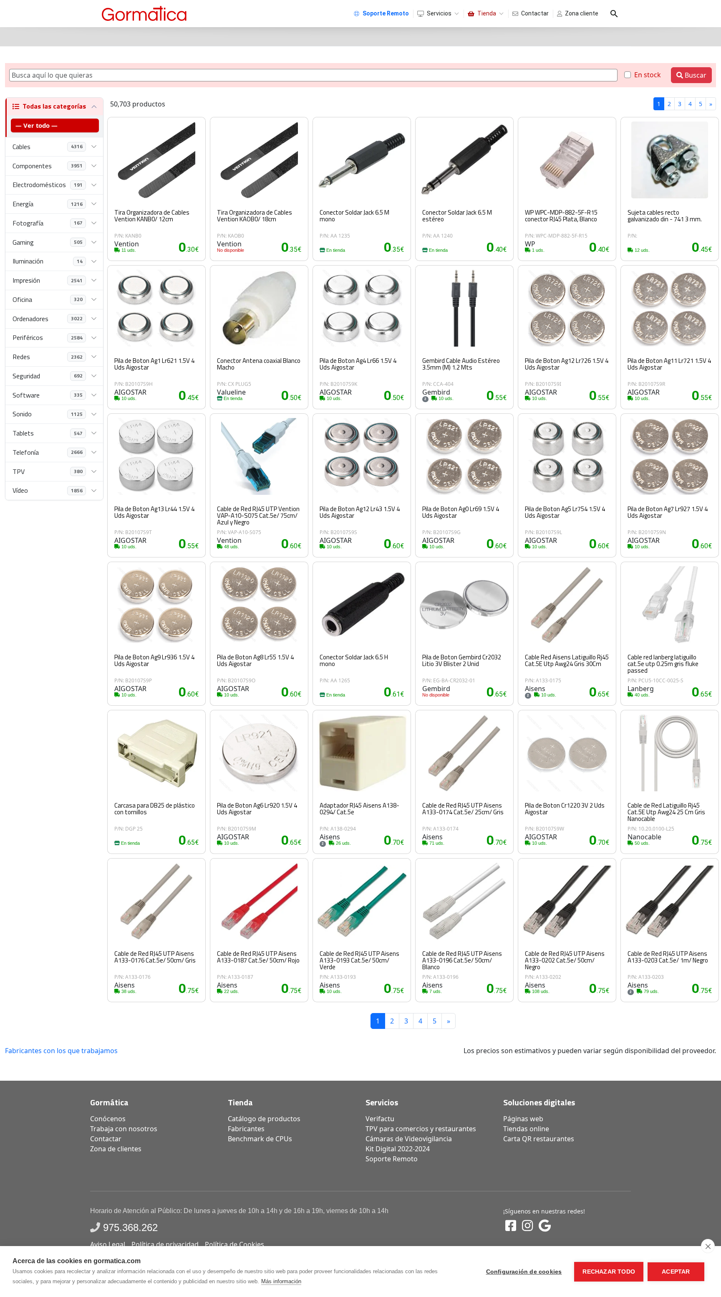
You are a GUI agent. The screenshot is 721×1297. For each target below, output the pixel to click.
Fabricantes (246, 1128)
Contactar (535, 13)
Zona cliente (581, 13)
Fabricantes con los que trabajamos (61, 1050)
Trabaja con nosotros (123, 1128)
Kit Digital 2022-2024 (398, 1148)
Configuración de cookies (524, 1272)
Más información (281, 1281)
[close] (708, 1246)
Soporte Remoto (392, 1158)
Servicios (439, 13)
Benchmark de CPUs (260, 1138)
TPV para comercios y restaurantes (421, 1128)
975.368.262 (130, 1227)
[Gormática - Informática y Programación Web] (144, 13)
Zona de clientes (115, 1148)
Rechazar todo (608, 1272)
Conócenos (108, 1118)
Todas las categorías (54, 106)
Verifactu (380, 1118)
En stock (647, 74)
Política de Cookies (234, 1244)
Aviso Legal (107, 1244)
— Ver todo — (36, 125)
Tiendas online (526, 1128)
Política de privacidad (165, 1244)
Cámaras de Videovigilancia (409, 1138)
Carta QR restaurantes (538, 1138)
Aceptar (676, 1272)
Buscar (694, 75)
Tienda (486, 13)
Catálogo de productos (264, 1118)
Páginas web (523, 1118)
